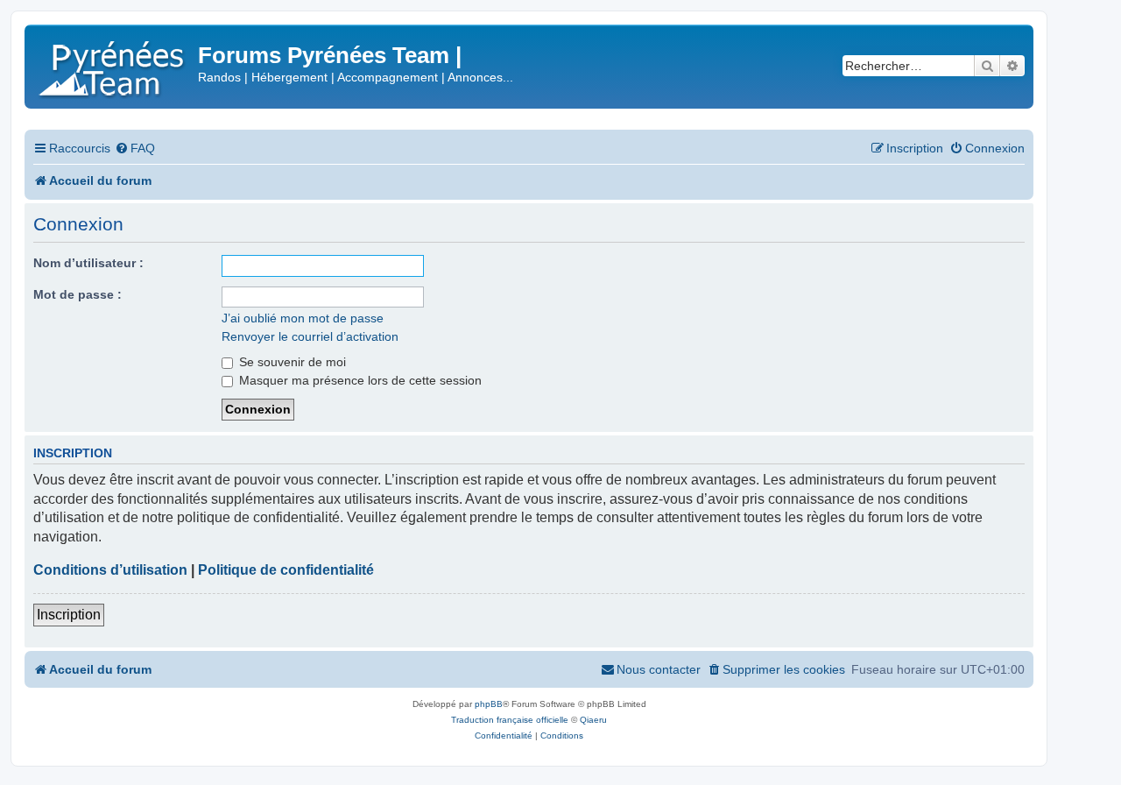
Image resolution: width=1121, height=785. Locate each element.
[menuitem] (135, 148)
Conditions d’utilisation (110, 569)
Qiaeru (593, 720)
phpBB (489, 704)
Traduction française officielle (509, 720)
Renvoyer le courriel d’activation (310, 336)
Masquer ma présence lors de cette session (359, 380)
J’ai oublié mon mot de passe (303, 318)
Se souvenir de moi (291, 362)
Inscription (69, 614)
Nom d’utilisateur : (88, 263)
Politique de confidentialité (286, 569)
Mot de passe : (77, 294)
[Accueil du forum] (113, 65)
